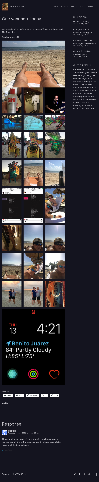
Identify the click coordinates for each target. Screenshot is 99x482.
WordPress (21, 474)
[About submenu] (67, 6)
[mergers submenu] (96, 6)
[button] (11, 100)
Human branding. (81, 21)
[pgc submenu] (84, 6)
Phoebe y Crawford (19, 7)
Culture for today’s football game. (82, 52)
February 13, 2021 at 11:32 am (23, 433)
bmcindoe (12, 431)
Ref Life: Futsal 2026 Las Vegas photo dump (84, 42)
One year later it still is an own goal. (82, 31)
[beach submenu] (76, 6)
